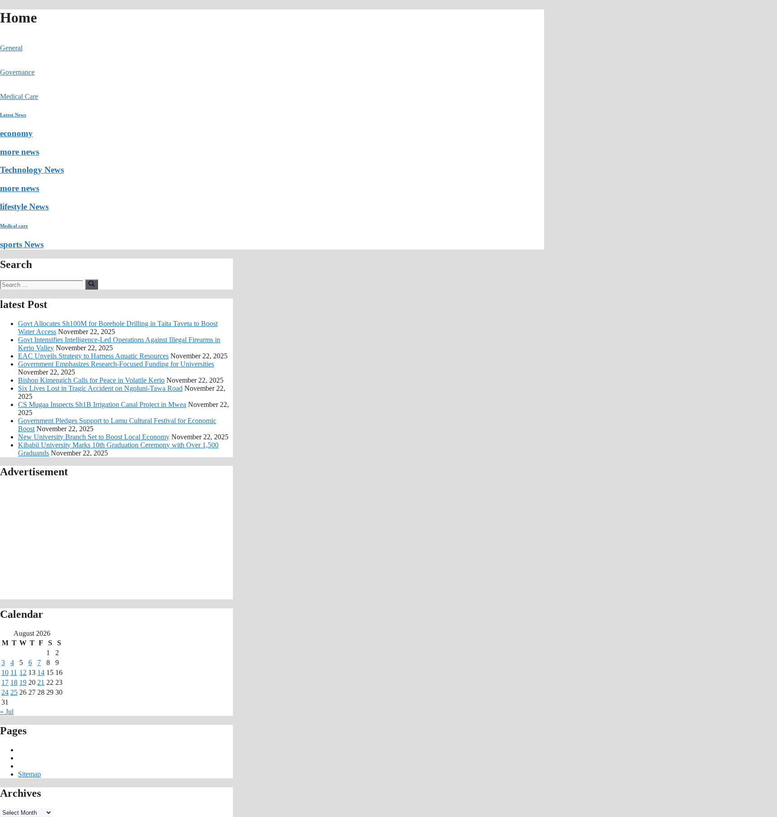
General (11, 48)
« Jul (6, 711)
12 (23, 672)
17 (5, 682)
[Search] (91, 284)
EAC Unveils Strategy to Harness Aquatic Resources (93, 356)
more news (19, 151)
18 (14, 682)
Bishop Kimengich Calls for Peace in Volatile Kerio (91, 380)
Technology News (32, 169)
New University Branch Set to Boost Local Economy (94, 437)
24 (5, 692)
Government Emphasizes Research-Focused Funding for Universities (116, 364)
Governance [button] (17, 72)
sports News (22, 244)
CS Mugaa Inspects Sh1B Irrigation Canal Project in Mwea (102, 404)
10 (5, 672)
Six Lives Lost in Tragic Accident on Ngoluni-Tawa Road (100, 388)
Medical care (14, 225)
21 (41, 682)
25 (14, 692)
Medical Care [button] (19, 96)
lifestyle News (24, 206)
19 (23, 682)
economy (16, 133)
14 (41, 672)
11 (13, 672)
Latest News (13, 114)
